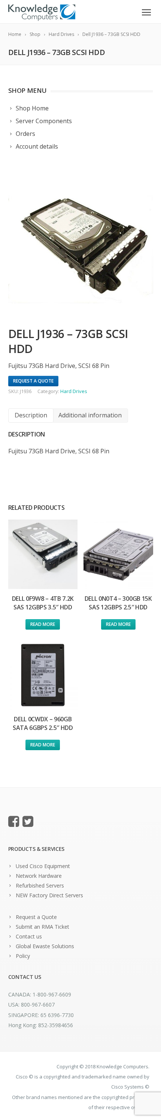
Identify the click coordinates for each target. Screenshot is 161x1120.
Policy (23, 955)
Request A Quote (33, 381)
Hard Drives (73, 391)
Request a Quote (36, 916)
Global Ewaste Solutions (45, 946)
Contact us (29, 936)
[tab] (31, 415)
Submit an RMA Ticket (42, 926)
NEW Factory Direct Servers (49, 895)
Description (31, 415)
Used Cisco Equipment (43, 866)
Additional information (90, 415)
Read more (42, 624)
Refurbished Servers (40, 885)
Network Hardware (39, 875)
